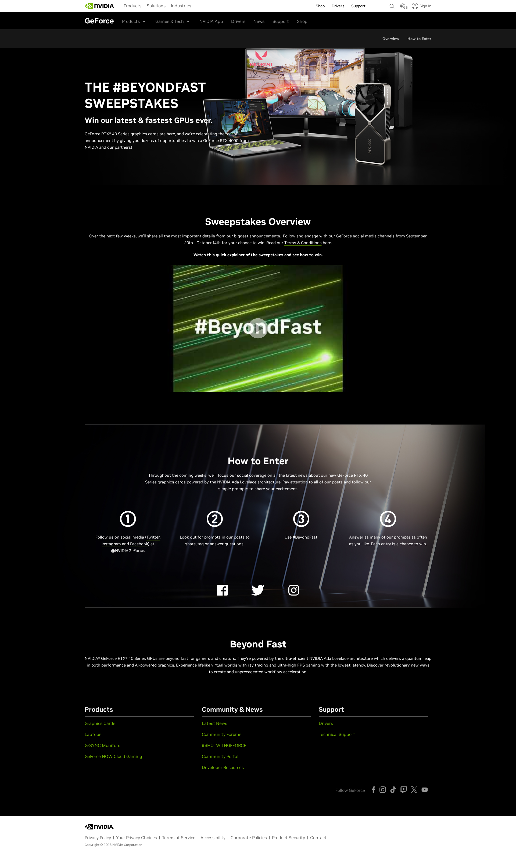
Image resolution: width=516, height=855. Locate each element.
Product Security (288, 837)
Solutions (156, 5)
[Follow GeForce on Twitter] (414, 789)
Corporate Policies (249, 837)
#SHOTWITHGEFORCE (224, 745)
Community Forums (221, 734)
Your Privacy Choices (136, 837)
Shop (302, 21)
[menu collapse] (198, 6)
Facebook (139, 543)
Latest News (214, 723)
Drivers (238, 21)
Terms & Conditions (303, 242)
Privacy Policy (98, 837)
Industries (181, 5)
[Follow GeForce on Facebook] (373, 789)
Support (281, 21)
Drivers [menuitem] (338, 5)
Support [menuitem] (358, 5)
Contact (318, 837)
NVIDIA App (211, 21)
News (258, 21)
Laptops (93, 734)
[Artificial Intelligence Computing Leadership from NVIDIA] (99, 6)
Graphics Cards (100, 723)
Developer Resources (223, 767)
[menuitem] (132, 5)
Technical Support (337, 734)
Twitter (153, 537)
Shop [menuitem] (320, 5)
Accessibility (212, 837)
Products (132, 5)
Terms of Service (178, 837)
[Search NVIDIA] (392, 5)
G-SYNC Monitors (102, 745)
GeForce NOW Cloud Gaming (113, 756)
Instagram (111, 543)
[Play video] (258, 328)
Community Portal (220, 756)
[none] (392, 4)
